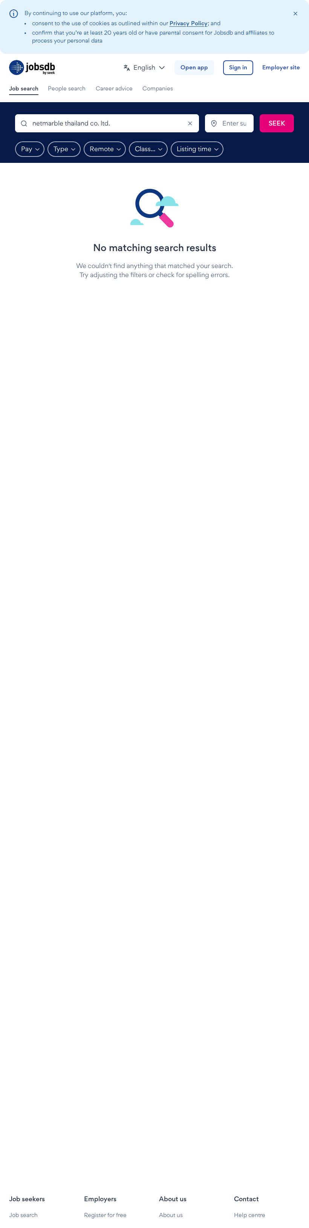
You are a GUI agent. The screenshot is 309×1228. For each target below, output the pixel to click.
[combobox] (107, 123)
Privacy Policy (189, 23)
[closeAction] (295, 13)
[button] (144, 67)
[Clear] (190, 123)
